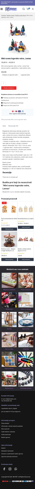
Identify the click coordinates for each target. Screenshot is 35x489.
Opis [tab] (4, 126)
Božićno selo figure (20, 15)
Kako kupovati (5, 429)
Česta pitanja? (5, 423)
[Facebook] (4, 469)
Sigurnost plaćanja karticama (9, 456)
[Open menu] (1, 9)
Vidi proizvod (9, 229)
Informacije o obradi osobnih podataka (12, 426)
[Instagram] (10, 469)
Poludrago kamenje (25, 388)
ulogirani (12, 192)
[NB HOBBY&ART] (11, 9)
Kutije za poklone (26, 289)
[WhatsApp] (16, 469)
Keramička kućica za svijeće (26, 218)
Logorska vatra (25, 75)
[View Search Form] (23, 9)
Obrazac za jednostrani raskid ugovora (12, 453)
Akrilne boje (9, 309)
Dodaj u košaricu (9, 88)
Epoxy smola (25, 329)
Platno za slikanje (26, 309)
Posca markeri (26, 368)
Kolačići (3, 448)
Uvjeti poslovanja (6, 434)
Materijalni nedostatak (7, 451)
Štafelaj (9, 329)
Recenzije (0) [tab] (13, 126)
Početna (3, 15)
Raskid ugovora (5, 437)
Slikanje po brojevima (9, 289)
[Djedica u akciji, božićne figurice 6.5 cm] (26, 239)
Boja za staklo (9, 349)
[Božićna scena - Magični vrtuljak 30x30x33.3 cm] (9, 239)
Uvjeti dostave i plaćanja (8, 431)
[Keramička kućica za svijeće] (26, 209)
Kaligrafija (26, 349)
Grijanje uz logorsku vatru (10, 75)
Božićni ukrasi (10, 15)
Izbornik (3, 72)
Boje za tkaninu (9, 368)
